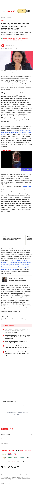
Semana (3, 17)
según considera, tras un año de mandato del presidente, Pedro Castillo (16, 132)
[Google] (2, 467)
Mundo (9, 17)
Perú (13, 319)
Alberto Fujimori (21, 319)
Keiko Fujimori (5, 319)
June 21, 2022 (26, 186)
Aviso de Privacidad (7, 471)
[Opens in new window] (5, 467)
